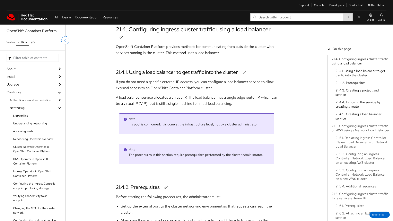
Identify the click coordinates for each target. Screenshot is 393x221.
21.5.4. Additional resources (355, 186)
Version (11, 42)
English (371, 19)
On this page (341, 49)
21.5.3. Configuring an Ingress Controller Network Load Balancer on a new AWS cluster (360, 174)
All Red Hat (374, 5)
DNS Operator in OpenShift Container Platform (30, 161)
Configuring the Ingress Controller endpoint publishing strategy (34, 186)
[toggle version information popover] (33, 42)
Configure (14, 92)
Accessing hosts (23, 131)
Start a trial (356, 5)
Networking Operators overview (33, 139)
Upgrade (13, 84)
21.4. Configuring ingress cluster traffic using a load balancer (193, 29)
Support (304, 5)
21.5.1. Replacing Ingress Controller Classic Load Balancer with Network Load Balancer (361, 142)
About (11, 69)
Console (319, 5)
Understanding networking (30, 123)
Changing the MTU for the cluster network (34, 210)
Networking (17, 108)
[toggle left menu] (65, 40)
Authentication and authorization (30, 100)
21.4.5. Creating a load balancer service (358, 116)
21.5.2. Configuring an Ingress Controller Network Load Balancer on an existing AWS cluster (360, 158)
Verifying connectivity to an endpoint (30, 198)
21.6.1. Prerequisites (349, 206)
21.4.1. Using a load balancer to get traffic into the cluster (177, 72)
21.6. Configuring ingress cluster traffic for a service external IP (360, 196)
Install (11, 76)
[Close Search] (359, 17)
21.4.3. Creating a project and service (357, 92)
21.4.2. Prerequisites (138, 187)
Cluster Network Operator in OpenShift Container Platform (32, 149)
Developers (336, 5)
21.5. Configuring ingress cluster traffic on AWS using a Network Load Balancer (360, 128)
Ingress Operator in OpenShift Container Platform (32, 173)
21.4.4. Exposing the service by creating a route (358, 104)
